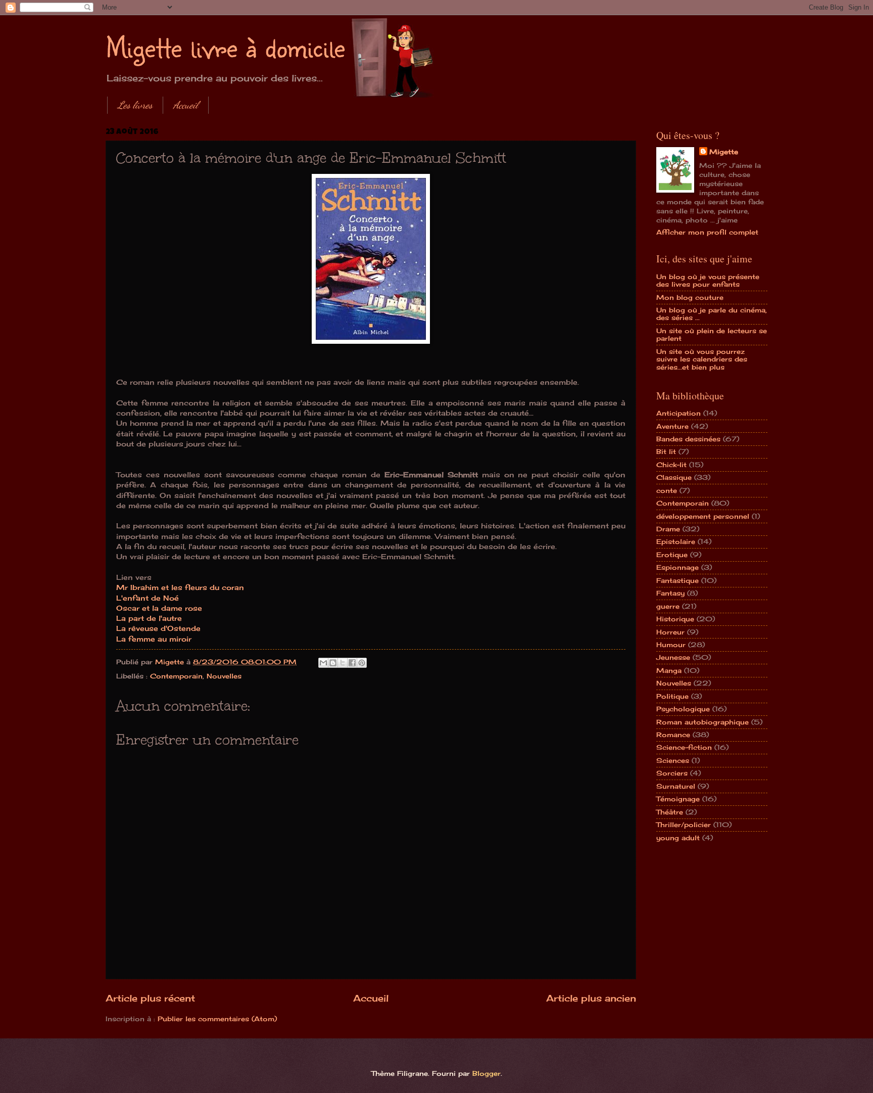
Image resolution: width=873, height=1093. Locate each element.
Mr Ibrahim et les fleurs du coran (180, 587)
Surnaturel (675, 786)
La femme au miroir (153, 639)
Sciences (672, 760)
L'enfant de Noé (147, 598)
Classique (674, 477)
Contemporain (176, 676)
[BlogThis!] (333, 663)
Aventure (672, 426)
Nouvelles (224, 676)
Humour (671, 645)
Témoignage (678, 799)
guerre (668, 606)
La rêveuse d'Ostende (158, 628)
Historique (675, 619)
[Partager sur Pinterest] (362, 663)
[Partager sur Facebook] (352, 663)
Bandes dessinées (688, 439)
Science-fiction (684, 747)
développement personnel (702, 516)
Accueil (185, 105)
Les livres (135, 105)
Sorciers (672, 773)
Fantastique (677, 580)
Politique (672, 696)
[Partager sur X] (342, 663)
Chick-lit (671, 465)
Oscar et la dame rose (159, 608)
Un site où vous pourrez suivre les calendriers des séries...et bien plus (701, 359)
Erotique (672, 555)
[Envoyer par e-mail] (323, 663)
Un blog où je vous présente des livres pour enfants (707, 280)
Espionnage (677, 567)
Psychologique (683, 709)
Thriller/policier (683, 825)
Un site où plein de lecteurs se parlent (711, 334)
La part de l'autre (149, 618)
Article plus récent (150, 998)
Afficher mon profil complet (707, 232)
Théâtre (669, 812)
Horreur (670, 632)
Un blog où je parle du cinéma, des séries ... (711, 314)
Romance (673, 735)
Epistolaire (675, 541)
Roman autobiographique (702, 722)
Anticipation (678, 413)
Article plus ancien (591, 998)
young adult (678, 838)
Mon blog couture (689, 297)
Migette (723, 152)
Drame (668, 529)
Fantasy (670, 593)
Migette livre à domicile (225, 46)
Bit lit (666, 451)
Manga (669, 670)
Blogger (486, 1073)
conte (666, 490)
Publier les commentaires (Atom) (217, 1019)
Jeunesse (673, 657)
